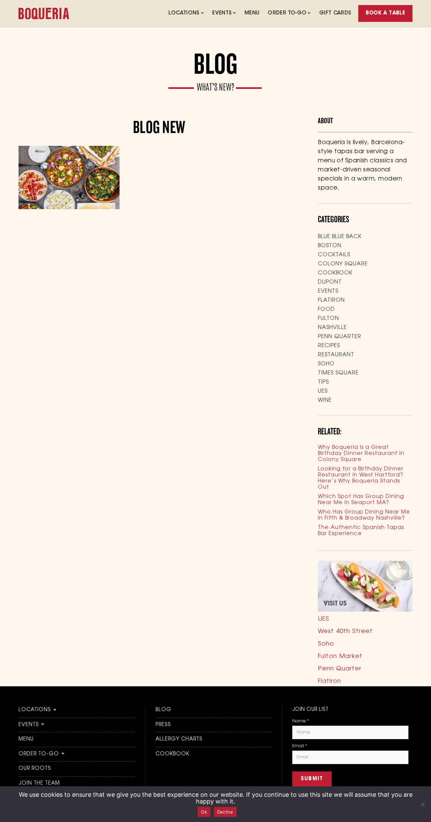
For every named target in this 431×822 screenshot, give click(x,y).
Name (300, 721)
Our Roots (35, 768)
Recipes (329, 346)
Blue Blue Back (340, 236)
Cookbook (335, 273)
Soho (326, 364)
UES (323, 391)
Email (299, 746)
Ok (204, 812)
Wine (325, 400)
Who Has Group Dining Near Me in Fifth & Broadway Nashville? (364, 515)
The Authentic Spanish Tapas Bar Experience (361, 530)
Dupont (330, 282)
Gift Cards (335, 13)
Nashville (332, 327)
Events (222, 13)
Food (326, 309)
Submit (312, 779)
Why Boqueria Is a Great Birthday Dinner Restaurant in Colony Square (361, 453)
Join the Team (39, 783)
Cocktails (334, 255)
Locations (183, 13)
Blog (163, 710)
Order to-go (287, 13)
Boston (329, 246)
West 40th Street (345, 632)
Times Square (338, 373)
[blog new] (69, 208)
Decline (225, 812)
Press (163, 724)
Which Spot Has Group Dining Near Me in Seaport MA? (361, 499)
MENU (252, 13)
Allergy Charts (179, 739)
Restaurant (336, 355)
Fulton (328, 318)
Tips (323, 382)
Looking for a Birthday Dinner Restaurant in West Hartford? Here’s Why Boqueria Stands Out (360, 478)
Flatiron (331, 300)
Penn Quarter (339, 336)
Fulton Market (340, 657)
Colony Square (343, 264)
